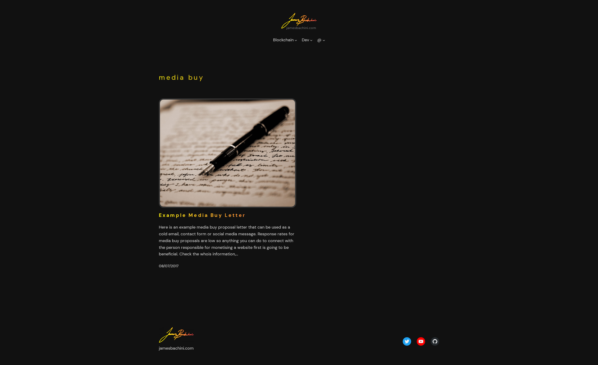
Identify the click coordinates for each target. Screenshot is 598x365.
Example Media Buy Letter (202, 215)
